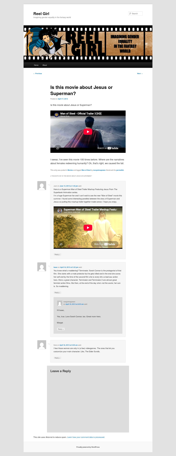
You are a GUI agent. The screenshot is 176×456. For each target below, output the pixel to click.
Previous (37, 73)
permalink (120, 170)
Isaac (56, 267)
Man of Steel (86, 170)
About (45, 65)
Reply (57, 254)
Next (140, 73)
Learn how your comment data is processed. (86, 437)
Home (36, 65)
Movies (70, 170)
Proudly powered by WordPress (88, 447)
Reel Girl (41, 13)
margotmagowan (99, 170)
